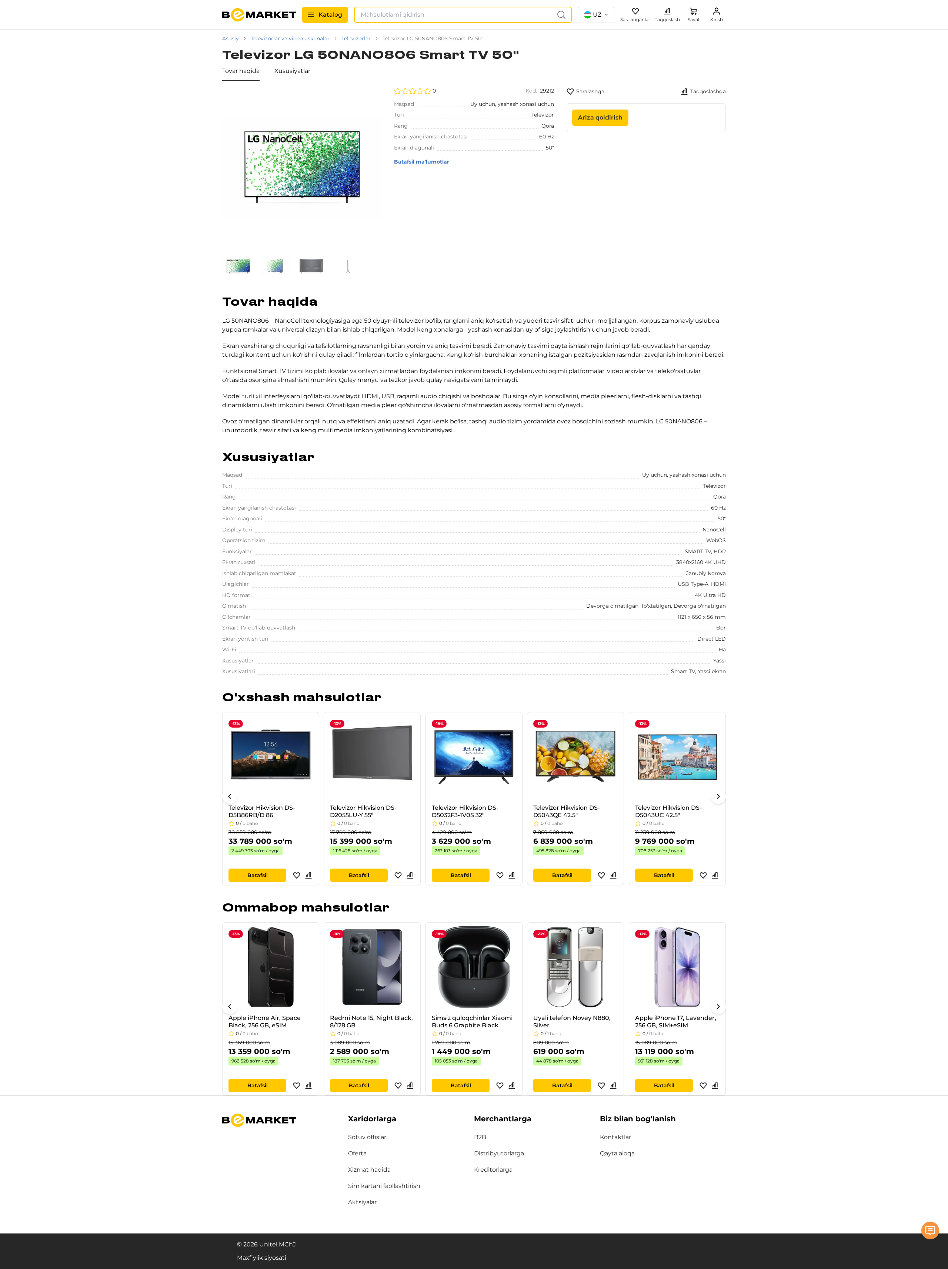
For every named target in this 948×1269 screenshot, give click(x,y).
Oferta (357, 1153)
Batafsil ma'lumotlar (421, 161)
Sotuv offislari (368, 1137)
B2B (480, 1137)
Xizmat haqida (369, 1169)
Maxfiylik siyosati (261, 1257)
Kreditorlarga (493, 1169)
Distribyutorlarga (499, 1153)
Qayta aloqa (617, 1153)
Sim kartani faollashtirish (384, 1185)
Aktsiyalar (362, 1202)
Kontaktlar (615, 1137)
